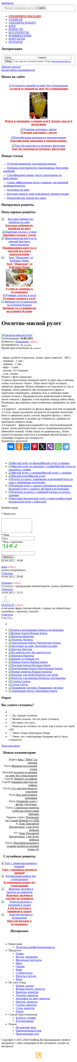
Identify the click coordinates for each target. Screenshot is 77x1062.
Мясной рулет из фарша (54, 463)
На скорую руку (41, 652)
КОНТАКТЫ (17, 38)
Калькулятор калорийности (18, 69)
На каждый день (26, 1027)
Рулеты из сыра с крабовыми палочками (41, 481)
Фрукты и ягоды (26, 976)
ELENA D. (8, 604)
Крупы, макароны (27, 956)
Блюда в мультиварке (50, 629)
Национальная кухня (28, 1030)
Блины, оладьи (25, 985)
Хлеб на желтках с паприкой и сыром (19, 910)
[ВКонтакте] (11, 446)
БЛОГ (12, 25)
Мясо (19, 963)
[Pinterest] (34, 446)
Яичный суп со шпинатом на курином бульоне (19, 310)
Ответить (7, 573)
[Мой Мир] (26, 446)
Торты (19, 1011)
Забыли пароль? (11, 66)
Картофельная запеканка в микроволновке (38, 140)
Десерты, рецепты (27, 995)
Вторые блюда (38, 633)
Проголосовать (10, 745)
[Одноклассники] (18, 446)
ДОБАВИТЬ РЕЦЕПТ (22, 22)
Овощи (20, 966)
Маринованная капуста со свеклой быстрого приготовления (19, 251)
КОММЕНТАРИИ (20, 35)
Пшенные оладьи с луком (19, 234)
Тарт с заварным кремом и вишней (19, 871)
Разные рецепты (41, 671)
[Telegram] (66, 446)
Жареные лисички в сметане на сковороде (19, 897)
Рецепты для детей (46, 674)
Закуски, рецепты (26, 1001)
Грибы (20, 953)
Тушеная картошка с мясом (38, 132)
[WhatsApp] (58, 446)
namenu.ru (7, 2)
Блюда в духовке (26, 1017)
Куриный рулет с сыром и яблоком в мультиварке (39, 488)
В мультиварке (25, 1020)
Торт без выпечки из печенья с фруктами (38, 148)
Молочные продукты (29, 959)
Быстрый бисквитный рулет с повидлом (40, 500)
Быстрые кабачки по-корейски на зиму (19, 227)
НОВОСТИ (16, 29)
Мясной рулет (36, 475)
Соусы (23, 684)
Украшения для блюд (50, 687)
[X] (42, 446)
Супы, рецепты (25, 1008)
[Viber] (50, 446)
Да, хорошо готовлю (24, 715)
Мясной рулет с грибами (57, 472)
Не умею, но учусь (23, 722)
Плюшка (6, 582)
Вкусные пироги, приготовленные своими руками (38, 193)
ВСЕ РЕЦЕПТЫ (19, 32)
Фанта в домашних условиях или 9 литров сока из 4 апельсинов (38, 123)
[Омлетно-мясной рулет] (16, 335)
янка (4, 566)
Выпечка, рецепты (27, 992)
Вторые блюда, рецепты (30, 988)
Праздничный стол (27, 1033)
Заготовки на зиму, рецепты (33, 998)
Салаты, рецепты (26, 1004)
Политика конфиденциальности (35, 947)
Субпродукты (24, 972)
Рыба (19, 969)
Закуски (26, 649)
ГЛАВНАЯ (15, 19)
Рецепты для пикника (52, 678)
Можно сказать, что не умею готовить (35, 719)
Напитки (28, 655)
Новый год (32, 658)
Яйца (19, 979)
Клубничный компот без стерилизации (19, 884)
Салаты (25, 681)
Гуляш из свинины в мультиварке (19, 290)
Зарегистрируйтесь (61, 61)
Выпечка (28, 636)
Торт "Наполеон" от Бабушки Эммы (19, 265)
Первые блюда (38, 662)
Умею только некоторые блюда (31, 732)
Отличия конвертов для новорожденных (31, 163)
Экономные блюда (45, 690)
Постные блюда (40, 665)
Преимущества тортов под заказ (26, 197)
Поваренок (21, 341)
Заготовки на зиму (18, 189)
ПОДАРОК (16, 41)
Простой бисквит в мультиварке (19, 922)
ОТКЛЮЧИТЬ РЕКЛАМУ (25, 16)
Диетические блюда (48, 642)
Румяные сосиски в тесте (19, 298)
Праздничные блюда (49, 668)
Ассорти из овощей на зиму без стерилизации (38, 88)
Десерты (27, 639)
